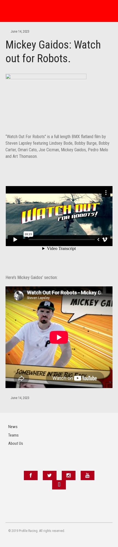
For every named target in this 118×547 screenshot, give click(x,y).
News (13, 426)
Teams (13, 435)
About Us (15, 443)
